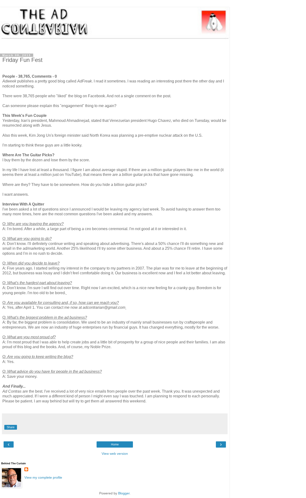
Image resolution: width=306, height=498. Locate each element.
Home (115, 444)
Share (11, 427)
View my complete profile (43, 477)
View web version (115, 453)
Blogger (124, 493)
